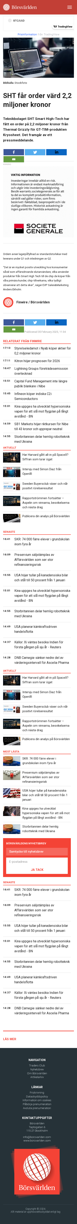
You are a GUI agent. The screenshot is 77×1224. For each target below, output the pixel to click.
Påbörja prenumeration (37, 1104)
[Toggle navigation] (69, 7)
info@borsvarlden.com (37, 1137)
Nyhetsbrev (37, 1069)
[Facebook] (13, 152)
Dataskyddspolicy (37, 1096)
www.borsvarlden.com (37, 1140)
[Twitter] (35, 152)
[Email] (13, 159)
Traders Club (37, 1065)
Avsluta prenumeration (37, 1108)
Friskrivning (37, 1092)
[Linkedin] (56, 152)
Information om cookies (37, 1100)
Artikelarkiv (37, 1077)
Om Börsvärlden (37, 1073)
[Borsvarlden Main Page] (20, 7)
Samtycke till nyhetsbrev (26, 851)
